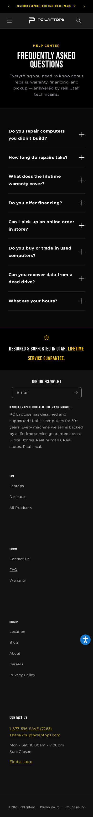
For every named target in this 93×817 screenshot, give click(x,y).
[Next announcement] (84, 6)
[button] (9, 21)
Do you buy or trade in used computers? (40, 252)
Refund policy (75, 807)
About (15, 653)
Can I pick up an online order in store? (41, 225)
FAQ (13, 569)
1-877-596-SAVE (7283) (31, 728)
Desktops (18, 497)
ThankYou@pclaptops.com (35, 735)
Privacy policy (50, 807)
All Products (21, 508)
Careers (16, 664)
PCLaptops (27, 806)
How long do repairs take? (38, 157)
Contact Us (20, 559)
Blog (14, 642)
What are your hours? (33, 301)
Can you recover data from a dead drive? (40, 278)
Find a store (21, 761)
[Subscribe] (76, 392)
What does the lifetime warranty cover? (35, 180)
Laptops (17, 486)
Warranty (18, 580)
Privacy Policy (22, 675)
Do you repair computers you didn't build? (37, 135)
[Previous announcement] (9, 6)
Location (17, 631)
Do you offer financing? (35, 202)
